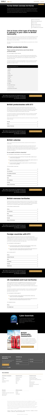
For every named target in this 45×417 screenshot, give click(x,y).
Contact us (9, 410)
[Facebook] (8, 367)
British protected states (36, 19)
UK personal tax (18, 378)
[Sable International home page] (3, 2)
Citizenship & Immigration (6, 375)
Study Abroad (3, 391)
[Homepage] (8, 1)
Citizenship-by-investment (5, 380)
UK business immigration (32, 377)
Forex (30, 380)
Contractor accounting (19, 377)
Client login (41, 4)
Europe (3, 379)
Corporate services (32, 375)
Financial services (19, 375)
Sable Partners (31, 385)
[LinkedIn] (9, 367)
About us (12, 410)
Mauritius (17, 391)
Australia (3, 377)
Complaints (32, 410)
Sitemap (24, 410)
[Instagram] (7, 367)
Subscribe (5, 364)
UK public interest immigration (33, 378)
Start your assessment (35, 95)
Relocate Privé (31, 386)
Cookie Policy (13, 411)
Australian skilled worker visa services (34, 384)
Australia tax (17, 380)
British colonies (34, 22)
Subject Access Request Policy (20, 411)
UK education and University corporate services (35, 379)
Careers (15, 410)
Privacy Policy (28, 410)
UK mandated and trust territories (37, 27)
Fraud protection (19, 410)
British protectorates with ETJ (37, 21)
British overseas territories (36, 24)
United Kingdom (4, 378)
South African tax (18, 379)
